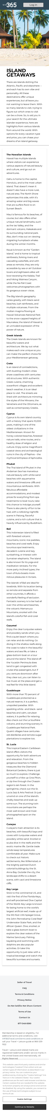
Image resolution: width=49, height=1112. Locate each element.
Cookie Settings (24, 1099)
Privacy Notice (24, 1000)
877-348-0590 (24, 1023)
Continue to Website (24, 1107)
